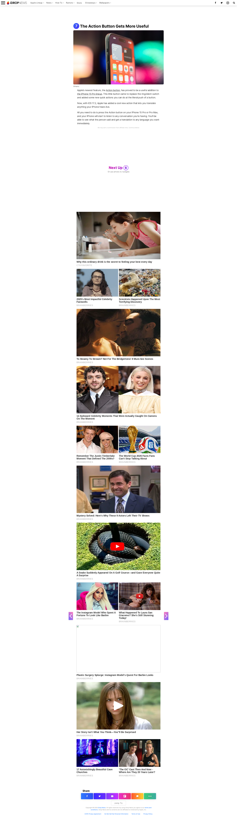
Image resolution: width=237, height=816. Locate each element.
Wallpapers (104, 3)
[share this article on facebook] (87, 796)
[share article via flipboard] (125, 796)
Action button (113, 90)
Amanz (76, 86)
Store (79, 3)
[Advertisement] (118, 14)
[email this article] (112, 796)
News (48, 3)
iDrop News (102, 807)
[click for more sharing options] (150, 796)
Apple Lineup (36, 3)
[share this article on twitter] (100, 796)
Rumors (69, 3)
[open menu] (3, 3)
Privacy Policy (147, 814)
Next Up (118, 167)
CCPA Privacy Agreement (93, 814)
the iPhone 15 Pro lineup (89, 94)
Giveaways (90, 3)
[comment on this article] (137, 796)
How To (58, 3)
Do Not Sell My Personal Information (116, 814)
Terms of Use (135, 814)
